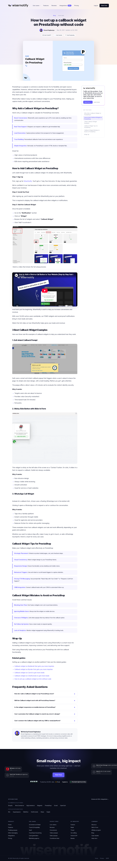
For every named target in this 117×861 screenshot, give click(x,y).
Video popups (54, 833)
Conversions (53, 830)
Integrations (65, 5)
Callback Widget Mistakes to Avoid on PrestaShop (92, 130)
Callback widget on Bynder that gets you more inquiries (33, 669)
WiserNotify (28, 181)
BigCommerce (31, 805)
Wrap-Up (86, 134)
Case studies (95, 835)
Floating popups (12, 830)
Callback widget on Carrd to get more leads (29, 672)
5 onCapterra (61, 782)
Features (46, 5)
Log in (96, 5)
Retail (72, 827)
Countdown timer (54, 838)
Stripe (42, 812)
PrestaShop (48, 805)
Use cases (36, 5)
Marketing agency (34, 838)
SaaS (30, 830)
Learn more (97, 102)
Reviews (54, 5)
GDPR (107, 858)
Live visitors (53, 824)
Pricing (76, 5)
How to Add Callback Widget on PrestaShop (93, 118)
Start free (104, 5)
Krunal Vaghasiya (49, 30)
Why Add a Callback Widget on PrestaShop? (92, 113)
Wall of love (94, 827)
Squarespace (17, 812)
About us (93, 824)
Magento (39, 805)
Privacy (102, 858)
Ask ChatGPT (47, 35)
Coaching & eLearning (35, 833)
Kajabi (48, 812)
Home (9, 824)
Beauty (73, 838)
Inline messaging (12, 833)
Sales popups (54, 835)
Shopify (10, 805)
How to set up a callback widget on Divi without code (32, 679)
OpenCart (63, 805)
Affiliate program (96, 830)
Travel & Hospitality (34, 827)
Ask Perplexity (70, 35)
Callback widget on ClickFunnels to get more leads (31, 676)
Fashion (73, 824)
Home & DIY (74, 835)
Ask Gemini (59, 35)
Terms (96, 858)
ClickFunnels (34, 812)
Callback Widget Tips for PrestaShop (91, 126)
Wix (9, 812)
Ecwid (56, 805)
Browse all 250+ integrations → (100, 799)
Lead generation (33, 835)
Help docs (94, 838)
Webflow (25, 812)
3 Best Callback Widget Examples (90, 122)
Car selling (74, 833)
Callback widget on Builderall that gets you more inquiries (34, 666)
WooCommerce (19, 805)
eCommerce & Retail (34, 824)
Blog (54, 15)
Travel (72, 830)
